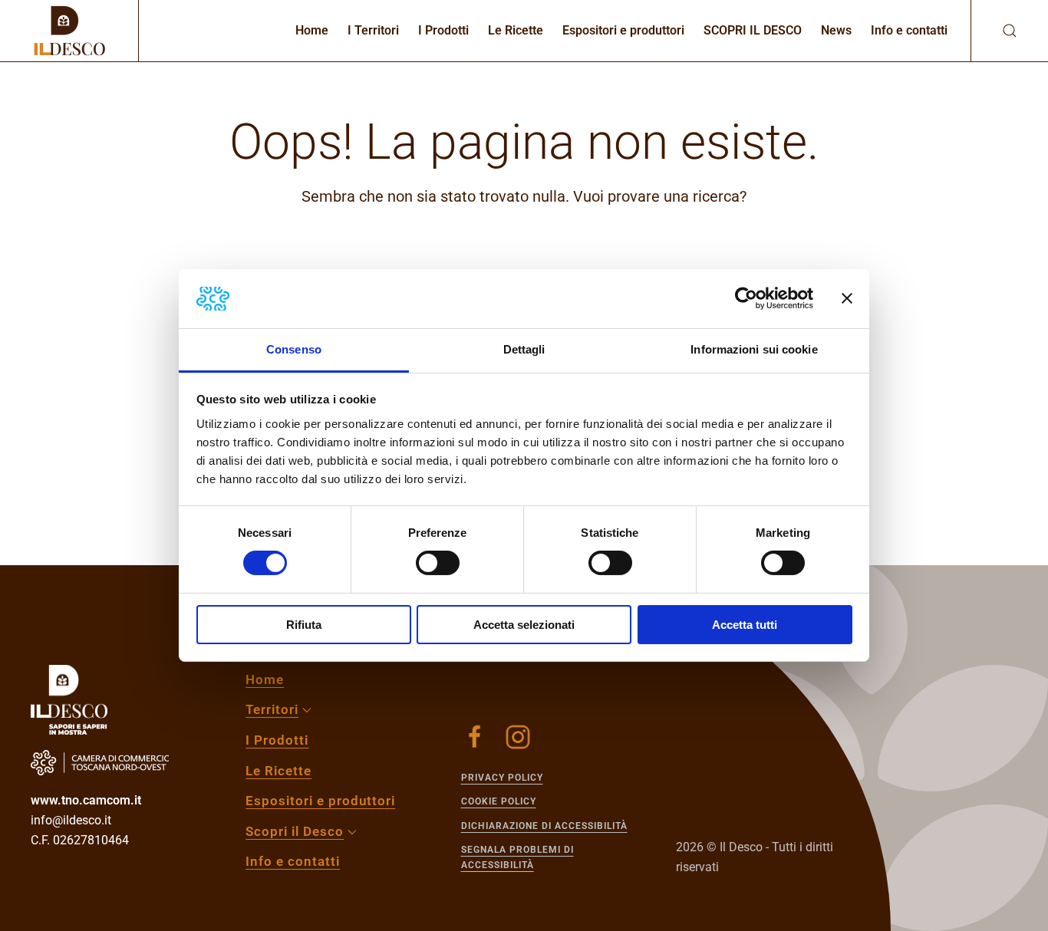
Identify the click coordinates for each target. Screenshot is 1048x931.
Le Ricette (515, 30)
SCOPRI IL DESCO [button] (753, 30)
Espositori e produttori (623, 30)
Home (311, 30)
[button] (994, 30)
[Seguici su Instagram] (518, 737)
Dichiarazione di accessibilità (544, 826)
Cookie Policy (498, 801)
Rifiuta (303, 624)
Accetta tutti (744, 624)
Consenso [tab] (293, 349)
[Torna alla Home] (69, 30)
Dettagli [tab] (524, 349)
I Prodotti (443, 30)
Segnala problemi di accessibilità (517, 857)
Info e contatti (909, 30)
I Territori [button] (373, 30)
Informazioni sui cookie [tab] (753, 349)
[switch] (438, 563)
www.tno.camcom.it (86, 800)
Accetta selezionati (524, 624)
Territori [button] (272, 709)
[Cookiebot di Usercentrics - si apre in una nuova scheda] (746, 298)
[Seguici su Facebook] (475, 737)
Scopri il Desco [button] (295, 831)
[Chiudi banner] (847, 298)
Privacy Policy (502, 777)
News (836, 30)
